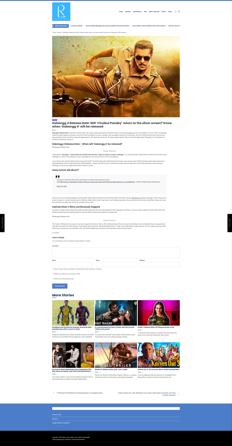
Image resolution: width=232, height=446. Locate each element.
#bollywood (102, 182)
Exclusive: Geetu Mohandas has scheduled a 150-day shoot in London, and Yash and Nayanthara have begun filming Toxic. (72, 371)
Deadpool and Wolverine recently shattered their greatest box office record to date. (72, 328)
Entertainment (137, 11)
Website (142, 260)
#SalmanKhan (64, 182)
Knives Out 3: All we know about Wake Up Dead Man (158, 369)
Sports (170, 11)
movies (57, 232)
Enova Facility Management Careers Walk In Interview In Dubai (86, 26)
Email (97, 260)
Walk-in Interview (154, 11)
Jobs (145, 11)
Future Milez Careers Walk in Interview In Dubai (128, 26)
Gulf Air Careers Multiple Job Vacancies (161, 26)
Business (128, 11)
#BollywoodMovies (112, 182)
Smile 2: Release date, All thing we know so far (156, 327)
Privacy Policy (56, 415)
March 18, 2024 (62, 186)
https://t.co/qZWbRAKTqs (126, 182)
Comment (55, 246)
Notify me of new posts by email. (64, 279)
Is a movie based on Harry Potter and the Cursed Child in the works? (114, 328)
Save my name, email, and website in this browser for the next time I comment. (78, 269)
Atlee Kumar (135, 198)
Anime (121, 11)
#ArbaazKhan (74, 182)
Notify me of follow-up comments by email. (67, 274)
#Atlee (81, 182)
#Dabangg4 (94, 182)
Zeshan (54, 130)
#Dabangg (86, 182)
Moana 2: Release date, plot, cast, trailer (111, 369)
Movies (164, 11)
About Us (55, 419)
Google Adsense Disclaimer (61, 423)
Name (54, 260)
